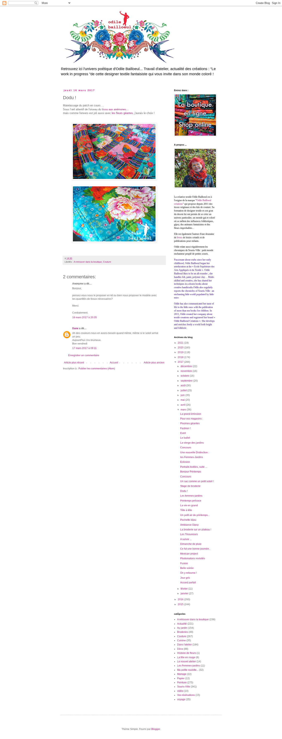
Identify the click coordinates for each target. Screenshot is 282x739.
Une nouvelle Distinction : (194, 452)
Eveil (183, 433)
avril (183, 404)
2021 (181, 342)
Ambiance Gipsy (189, 524)
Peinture (182, 682)
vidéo (180, 691)
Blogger (155, 729)
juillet (184, 390)
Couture (107, 262)
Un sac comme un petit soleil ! (197, 481)
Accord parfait (188, 582)
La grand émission (190, 413)
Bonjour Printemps (190, 471)
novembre (187, 371)
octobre (185, 375)
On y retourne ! (188, 572)
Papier (181, 678)
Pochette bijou (188, 519)
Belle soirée (187, 568)
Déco (180, 648)
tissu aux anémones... (115, 109)
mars (184, 409)
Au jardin (182, 627)
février (184, 588)
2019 (181, 352)
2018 (181, 357)
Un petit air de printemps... (195, 515)
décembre (187, 366)
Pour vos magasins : (191, 418)
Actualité (182, 623)
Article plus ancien (154, 362)
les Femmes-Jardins (191, 457)
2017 (181, 362)
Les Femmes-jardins (188, 665)
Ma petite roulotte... (187, 670)
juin (183, 395)
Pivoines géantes (190, 423)
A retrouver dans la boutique (88, 262)
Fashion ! (185, 428)
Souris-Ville (183, 686)
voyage (181, 699)
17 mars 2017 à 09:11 (84, 348)
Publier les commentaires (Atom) (96, 368)
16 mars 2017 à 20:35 (84, 317)
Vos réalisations (186, 695)
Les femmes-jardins (191, 495)
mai (183, 399)
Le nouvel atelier (186, 661)
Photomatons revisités (192, 558)
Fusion (184, 563)
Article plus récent (74, 362)
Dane (75, 328)
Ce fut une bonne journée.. (195, 548)
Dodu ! (184, 491)
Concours (185, 447)
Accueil (114, 362)
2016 (181, 599)
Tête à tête (186, 510)
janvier (185, 593)
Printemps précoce (190, 500)
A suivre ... (186, 539)
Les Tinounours (189, 534)
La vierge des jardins (192, 442)
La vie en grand (189, 505)
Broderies (182, 632)
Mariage (181, 674)
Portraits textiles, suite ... (193, 466)
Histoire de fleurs (186, 653)
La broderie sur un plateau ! (195, 529)
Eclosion (185, 462)
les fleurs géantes (122, 113)
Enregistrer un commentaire (83, 355)
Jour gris (185, 577)
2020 (181, 347)
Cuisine (181, 640)
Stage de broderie (190, 486)
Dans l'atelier (184, 644)
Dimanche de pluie (190, 544)
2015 (181, 604)
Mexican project (189, 553)
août (183, 385)
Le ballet (185, 437)
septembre (187, 380)
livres (179, 237)
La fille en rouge (186, 657)
